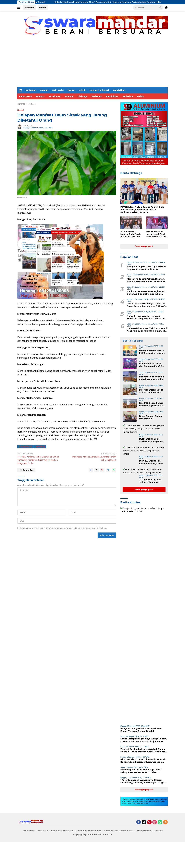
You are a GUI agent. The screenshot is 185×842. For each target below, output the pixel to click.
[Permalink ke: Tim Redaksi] (19, 126)
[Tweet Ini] (96, 470)
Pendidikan (119, 90)
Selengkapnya (143, 246)
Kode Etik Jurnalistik (62, 830)
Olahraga (82, 96)
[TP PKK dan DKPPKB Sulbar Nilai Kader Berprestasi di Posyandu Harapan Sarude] (144, 471)
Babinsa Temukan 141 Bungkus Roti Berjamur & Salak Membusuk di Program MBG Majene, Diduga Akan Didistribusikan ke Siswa (146, 292)
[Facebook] (138, 822)
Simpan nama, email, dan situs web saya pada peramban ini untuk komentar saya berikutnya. (63, 528)
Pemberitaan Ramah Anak (118, 830)
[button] (160, 7)
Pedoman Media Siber (89, 830)
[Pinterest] (149, 822)
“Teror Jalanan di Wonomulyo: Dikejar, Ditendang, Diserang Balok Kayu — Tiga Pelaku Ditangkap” (142, 781)
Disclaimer (29, 830)
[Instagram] (154, 822)
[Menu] (19, 7)
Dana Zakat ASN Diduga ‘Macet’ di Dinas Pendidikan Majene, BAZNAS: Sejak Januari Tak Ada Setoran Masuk (146, 304)
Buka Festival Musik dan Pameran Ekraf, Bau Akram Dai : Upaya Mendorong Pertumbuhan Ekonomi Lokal (75, 2)
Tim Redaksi (28, 126)
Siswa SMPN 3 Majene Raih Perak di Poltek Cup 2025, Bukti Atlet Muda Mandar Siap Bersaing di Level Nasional (131, 234)
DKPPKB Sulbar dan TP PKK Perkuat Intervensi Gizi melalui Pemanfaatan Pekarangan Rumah (152, 351)
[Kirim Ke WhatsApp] (114, 470)
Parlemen (31, 90)
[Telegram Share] (108, 470)
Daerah (44, 90)
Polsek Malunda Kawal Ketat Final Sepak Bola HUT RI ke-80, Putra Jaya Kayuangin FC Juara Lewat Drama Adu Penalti (156, 234)
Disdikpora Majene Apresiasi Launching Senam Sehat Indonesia (94, 456)
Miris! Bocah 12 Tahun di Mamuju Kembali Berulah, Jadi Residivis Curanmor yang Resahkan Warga (142, 760)
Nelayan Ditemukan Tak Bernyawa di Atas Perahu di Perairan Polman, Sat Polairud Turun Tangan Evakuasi (147, 329)
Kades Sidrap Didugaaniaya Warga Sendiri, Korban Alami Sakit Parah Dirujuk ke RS (143, 740)
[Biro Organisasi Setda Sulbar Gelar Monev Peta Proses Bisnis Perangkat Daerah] (130, 390)
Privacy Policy (143, 830)
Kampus (40, 96)
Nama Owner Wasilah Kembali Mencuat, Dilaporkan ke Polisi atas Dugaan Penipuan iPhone (146, 317)
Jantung (40, 446)
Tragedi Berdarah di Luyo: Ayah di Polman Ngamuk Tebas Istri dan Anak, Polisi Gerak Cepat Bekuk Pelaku (143, 750)
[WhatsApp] (160, 822)
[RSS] (165, 822)
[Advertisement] (92, 65)
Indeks (42, 7)
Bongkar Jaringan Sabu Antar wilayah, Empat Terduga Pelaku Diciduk (141, 729)
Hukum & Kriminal (99, 90)
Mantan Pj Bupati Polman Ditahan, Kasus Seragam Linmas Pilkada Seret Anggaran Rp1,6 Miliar (147, 280)
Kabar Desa (25, 96)
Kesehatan (55, 96)
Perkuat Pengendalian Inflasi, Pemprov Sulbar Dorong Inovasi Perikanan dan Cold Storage (151, 378)
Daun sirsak (25, 446)
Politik (81, 90)
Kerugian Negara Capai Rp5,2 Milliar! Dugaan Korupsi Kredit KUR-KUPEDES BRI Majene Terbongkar (146, 268)
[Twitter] (144, 822)
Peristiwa (128, 96)
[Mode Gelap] (166, 7)
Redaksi (158, 830)
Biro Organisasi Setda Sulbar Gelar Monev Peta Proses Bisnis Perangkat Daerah (151, 391)
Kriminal (69, 96)
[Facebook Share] (91, 470)
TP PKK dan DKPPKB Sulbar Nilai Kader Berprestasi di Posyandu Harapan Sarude (150, 481)
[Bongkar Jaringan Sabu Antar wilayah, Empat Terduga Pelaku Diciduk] (144, 615)
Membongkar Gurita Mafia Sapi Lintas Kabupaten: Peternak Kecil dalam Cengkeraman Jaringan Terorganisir (141, 770)
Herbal (20, 110)
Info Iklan (29, 7)
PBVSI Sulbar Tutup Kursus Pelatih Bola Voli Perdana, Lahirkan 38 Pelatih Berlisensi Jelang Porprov (142, 209)
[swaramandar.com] (92, 27)
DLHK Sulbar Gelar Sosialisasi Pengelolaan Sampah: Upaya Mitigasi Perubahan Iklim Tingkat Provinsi (152, 440)
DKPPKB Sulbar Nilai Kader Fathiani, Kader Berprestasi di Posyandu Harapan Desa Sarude (151, 462)
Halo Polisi (58, 90)
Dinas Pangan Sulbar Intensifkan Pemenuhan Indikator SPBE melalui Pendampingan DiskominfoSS (151, 417)
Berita (71, 90)
